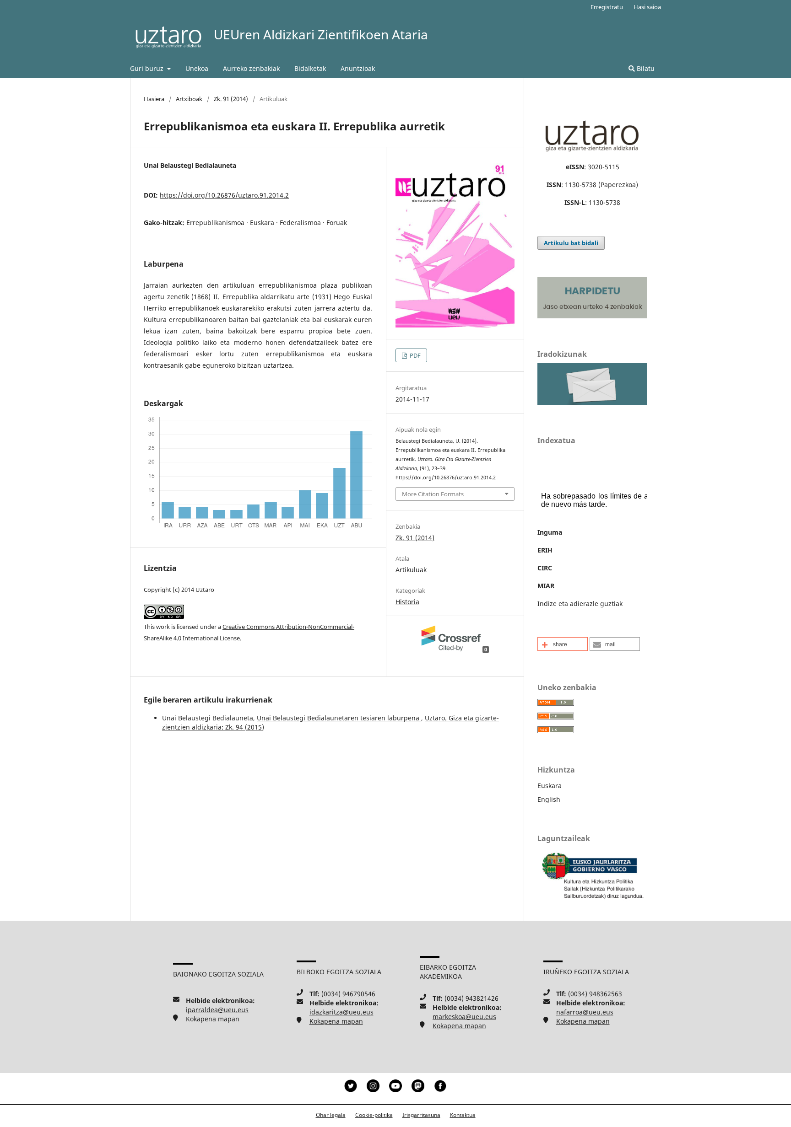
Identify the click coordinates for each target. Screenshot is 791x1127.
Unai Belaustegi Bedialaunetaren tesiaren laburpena (339, 718)
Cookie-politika (374, 1115)
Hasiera (154, 99)
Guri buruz (147, 68)
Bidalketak (310, 68)
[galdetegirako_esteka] (592, 402)
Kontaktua (463, 1115)
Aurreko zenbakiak (251, 68)
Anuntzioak (358, 68)
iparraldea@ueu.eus (217, 1009)
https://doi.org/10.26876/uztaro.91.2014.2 (224, 195)
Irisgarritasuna (421, 1115)
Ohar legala (331, 1115)
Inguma (549, 532)
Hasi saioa (647, 7)
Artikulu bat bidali (571, 243)
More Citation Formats (433, 494)
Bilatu (645, 68)
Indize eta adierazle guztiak (580, 603)
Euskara (549, 785)
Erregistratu (607, 7)
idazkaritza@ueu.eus (341, 1012)
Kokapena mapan (212, 1018)
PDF (414, 355)
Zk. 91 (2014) (231, 99)
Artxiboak (189, 99)
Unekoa (196, 68)
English (548, 799)
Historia (407, 601)
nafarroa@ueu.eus (584, 1012)
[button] (562, 644)
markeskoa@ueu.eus (464, 1016)
